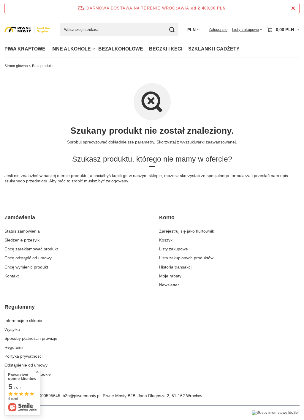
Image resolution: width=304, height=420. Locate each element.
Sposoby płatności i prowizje (30, 338)
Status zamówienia (22, 231)
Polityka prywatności (23, 356)
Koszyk (165, 240)
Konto (167, 217)
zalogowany (117, 181)
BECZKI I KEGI (165, 48)
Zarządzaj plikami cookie (27, 374)
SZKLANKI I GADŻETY (214, 48)
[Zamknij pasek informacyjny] (293, 8)
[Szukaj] (171, 29)
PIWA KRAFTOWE (24, 48)
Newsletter (169, 284)
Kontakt (11, 276)
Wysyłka (12, 329)
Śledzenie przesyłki (22, 240)
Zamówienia (19, 217)
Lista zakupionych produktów (186, 257)
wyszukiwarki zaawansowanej (208, 142)
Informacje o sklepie (23, 320)
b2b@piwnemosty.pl (81, 395)
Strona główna (16, 66)
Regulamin (14, 347)
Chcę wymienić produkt (26, 267)
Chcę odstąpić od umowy (28, 257)
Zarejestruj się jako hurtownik (186, 231)
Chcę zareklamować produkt (31, 249)
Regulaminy (19, 307)
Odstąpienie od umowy (26, 365)
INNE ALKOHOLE (71, 48)
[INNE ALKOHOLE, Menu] (93, 48)
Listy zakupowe (173, 249)
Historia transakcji (175, 267)
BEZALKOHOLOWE (120, 48)
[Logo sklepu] (27, 30)
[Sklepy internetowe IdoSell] (276, 412)
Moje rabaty (170, 276)
